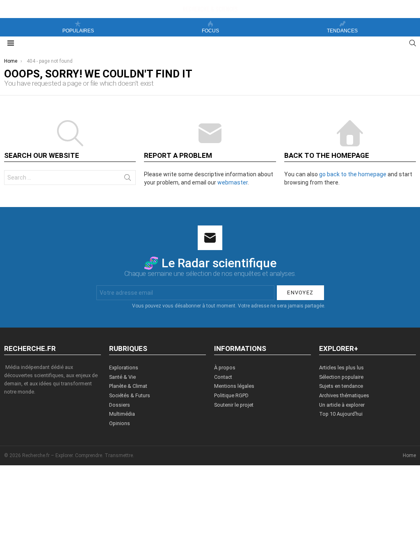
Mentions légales (234, 386)
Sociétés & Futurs (129, 395)
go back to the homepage (352, 174)
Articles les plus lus (341, 367)
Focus (210, 31)
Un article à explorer (342, 405)
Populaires (78, 31)
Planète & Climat (128, 386)
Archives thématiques (344, 395)
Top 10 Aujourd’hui (341, 414)
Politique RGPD (231, 395)
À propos (224, 367)
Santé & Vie (122, 377)
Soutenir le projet (233, 405)
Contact (223, 377)
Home (409, 455)
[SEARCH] (412, 43)
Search (127, 179)
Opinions (119, 423)
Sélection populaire (341, 377)
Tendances (342, 31)
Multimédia (122, 414)
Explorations (123, 367)
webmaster (232, 182)
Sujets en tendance (341, 386)
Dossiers (119, 405)
